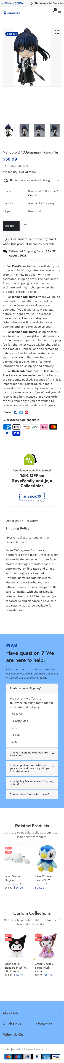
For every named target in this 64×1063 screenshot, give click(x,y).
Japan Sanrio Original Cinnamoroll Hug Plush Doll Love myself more (15, 884)
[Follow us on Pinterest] (26, 412)
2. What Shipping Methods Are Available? (29, 754)
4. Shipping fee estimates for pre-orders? (31, 783)
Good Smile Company (41, 203)
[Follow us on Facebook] (16, 412)
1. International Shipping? (26, 688)
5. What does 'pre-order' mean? (29, 794)
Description (14, 521)
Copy (39, 500)
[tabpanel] (9, 130)
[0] (53, 13)
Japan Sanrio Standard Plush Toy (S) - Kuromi (16, 968)
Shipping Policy (18, 528)
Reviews (32, 521)
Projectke (53, 1049)
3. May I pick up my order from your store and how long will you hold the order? (30, 768)
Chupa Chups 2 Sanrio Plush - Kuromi (44, 968)
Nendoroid (34, 211)
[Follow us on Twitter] (21, 412)
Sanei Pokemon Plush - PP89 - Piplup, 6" (44, 880)
